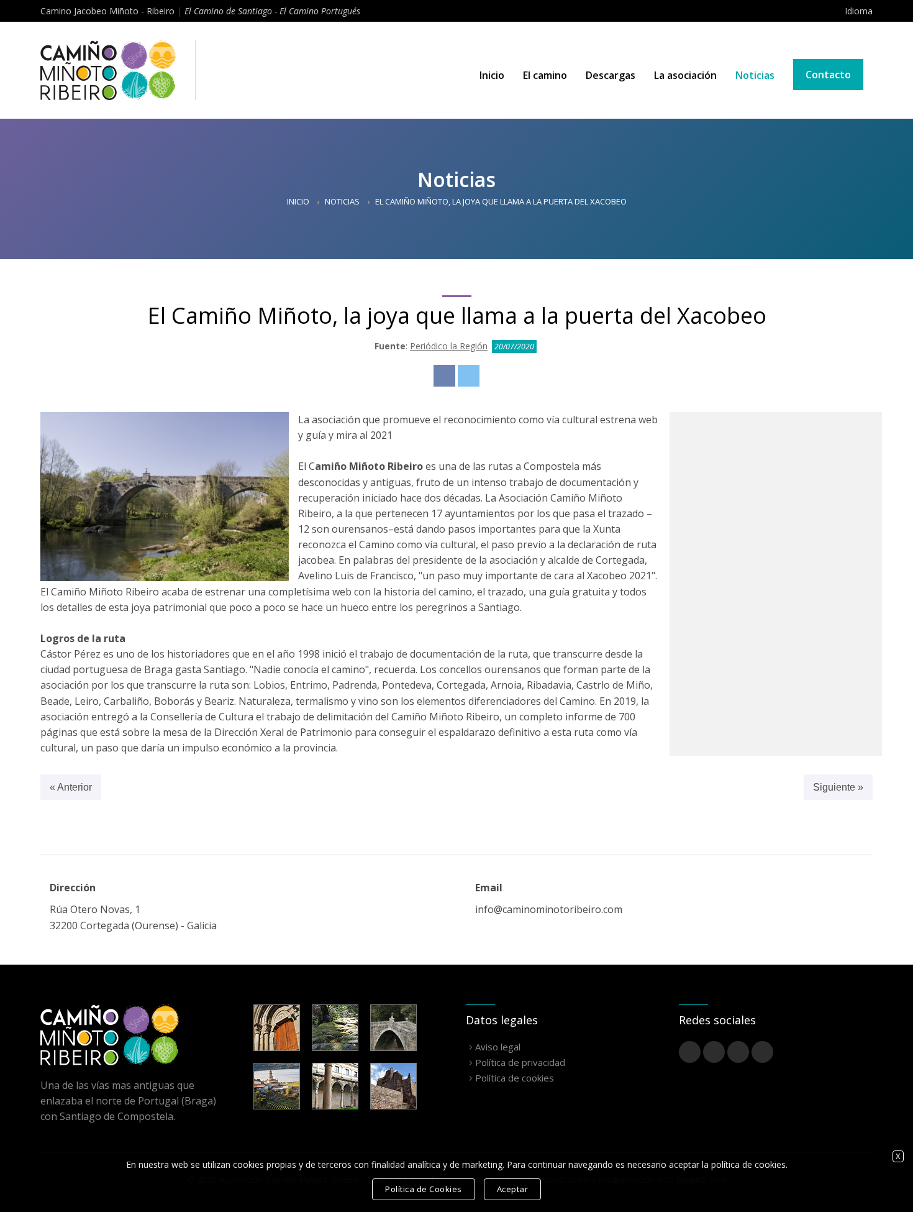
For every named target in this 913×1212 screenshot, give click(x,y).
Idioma (859, 11)
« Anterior (71, 787)
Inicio (491, 75)
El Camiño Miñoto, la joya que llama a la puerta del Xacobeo (501, 201)
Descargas (610, 75)
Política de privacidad (520, 1062)
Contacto (828, 74)
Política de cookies (514, 1078)
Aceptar (513, 1189)
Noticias (754, 75)
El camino (545, 75)
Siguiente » (838, 787)
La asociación (685, 75)
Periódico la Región (449, 346)
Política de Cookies (423, 1189)
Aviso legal (497, 1046)
